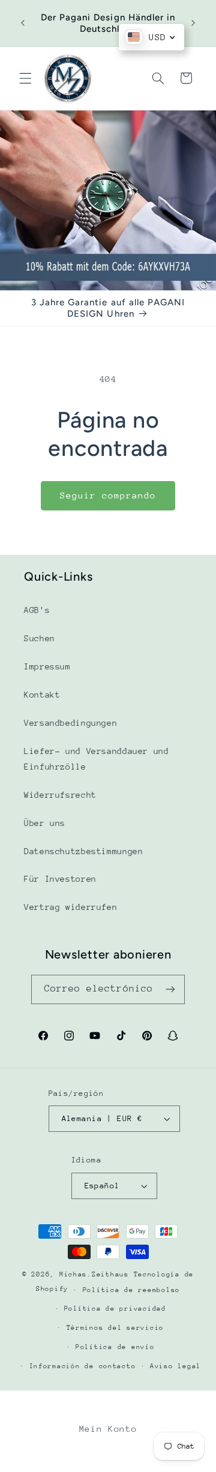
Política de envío (115, 1347)
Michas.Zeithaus (96, 1274)
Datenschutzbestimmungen (83, 851)
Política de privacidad (115, 1308)
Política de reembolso (131, 1290)
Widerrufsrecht (60, 795)
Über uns (44, 823)
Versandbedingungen (70, 723)
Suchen (39, 638)
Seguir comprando (108, 495)
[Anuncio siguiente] (193, 23)
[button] (25, 78)
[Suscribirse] (170, 989)
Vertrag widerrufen (70, 907)
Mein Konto (108, 1428)
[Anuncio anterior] (23, 23)
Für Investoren (60, 879)
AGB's (37, 610)
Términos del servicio (115, 1328)
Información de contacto (82, 1366)
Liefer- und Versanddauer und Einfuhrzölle (96, 758)
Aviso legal (175, 1366)
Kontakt (42, 694)
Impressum (47, 666)
